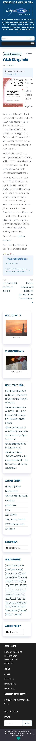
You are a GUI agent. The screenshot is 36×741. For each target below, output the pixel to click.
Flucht (17, 574)
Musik (16, 586)
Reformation (17, 594)
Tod (7, 602)
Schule (7, 598)
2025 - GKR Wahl (11, 514)
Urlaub (24, 602)
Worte (7, 614)
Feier (13, 574)
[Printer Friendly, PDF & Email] (9, 254)
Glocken (16, 578)
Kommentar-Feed (10, 683)
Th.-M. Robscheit (9, 65)
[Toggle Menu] (32, 43)
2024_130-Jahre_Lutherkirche (15, 519)
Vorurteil (8, 606)
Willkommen (15, 610)
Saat (23, 594)
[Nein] (34, 735)
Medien (12, 586)
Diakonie (8, 569)
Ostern (24, 590)
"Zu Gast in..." (9, 565)
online (7, 590)
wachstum (14, 606)
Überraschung (17, 614)
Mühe (24, 586)
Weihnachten (21, 606)
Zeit (11, 614)
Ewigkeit (20, 569)
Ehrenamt (14, 569)
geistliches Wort (10, 505)
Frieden (23, 574)
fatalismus (8, 574)
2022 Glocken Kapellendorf (14, 524)
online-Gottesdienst (16, 590)
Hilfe (15, 582)
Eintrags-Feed (9, 679)
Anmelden (7, 674)
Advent (16, 565)
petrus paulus (9, 594)
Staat (24, 598)
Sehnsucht (13, 598)
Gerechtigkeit (9, 578)
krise (24, 582)
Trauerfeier (18, 602)
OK (18, 738)
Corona (7, 509)
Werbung (8, 610)
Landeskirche (9, 500)
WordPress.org (9, 688)
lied (7, 586)
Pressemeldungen (11, 491)
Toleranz (12, 602)
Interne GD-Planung (11, 711)
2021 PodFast (10, 528)
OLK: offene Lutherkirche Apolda (16, 495)
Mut (21, 586)
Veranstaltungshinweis (12, 54)
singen (19, 598)
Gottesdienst (23, 578)
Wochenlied (23, 610)
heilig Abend (9, 582)
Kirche (19, 582)
